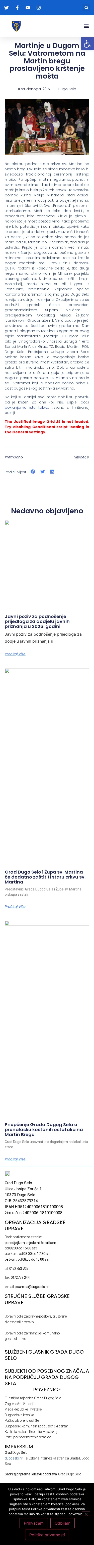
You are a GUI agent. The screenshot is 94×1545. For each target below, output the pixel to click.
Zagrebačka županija (20, 1404)
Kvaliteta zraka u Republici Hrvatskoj (31, 1432)
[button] (86, 7)
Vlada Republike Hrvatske (23, 1409)
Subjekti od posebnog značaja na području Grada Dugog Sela (47, 1377)
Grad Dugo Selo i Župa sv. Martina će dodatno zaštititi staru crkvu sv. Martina (45, 877)
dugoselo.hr (14, 1458)
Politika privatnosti (47, 1534)
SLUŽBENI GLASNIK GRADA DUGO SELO (44, 1355)
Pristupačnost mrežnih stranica (28, 1437)
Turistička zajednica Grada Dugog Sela (33, 1398)
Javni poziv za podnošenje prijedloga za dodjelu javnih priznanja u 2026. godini (37, 621)
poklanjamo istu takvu (26, 407)
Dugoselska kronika (19, 1415)
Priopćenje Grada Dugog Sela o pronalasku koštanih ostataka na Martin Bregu (44, 1129)
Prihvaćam (34, 1523)
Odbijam (62, 1523)
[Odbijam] (86, 1513)
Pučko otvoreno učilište (22, 1420)
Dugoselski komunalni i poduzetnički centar (36, 1426)
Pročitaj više (15, 654)
